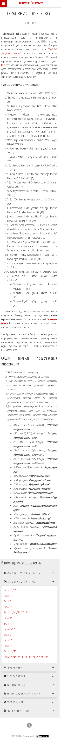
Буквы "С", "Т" (10, 651)
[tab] (29, 573)
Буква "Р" (8, 646)
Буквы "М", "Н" (10, 629)
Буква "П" (8, 640)
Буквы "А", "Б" (10, 590)
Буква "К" (8, 618)
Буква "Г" (8, 601)
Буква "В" (8, 596)
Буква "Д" (8, 607)
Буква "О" (8, 634)
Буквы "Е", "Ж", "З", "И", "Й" (16, 612)
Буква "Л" (8, 623)
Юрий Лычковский (26, 735)
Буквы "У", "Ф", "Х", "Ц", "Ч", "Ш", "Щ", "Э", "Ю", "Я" (26, 657)
